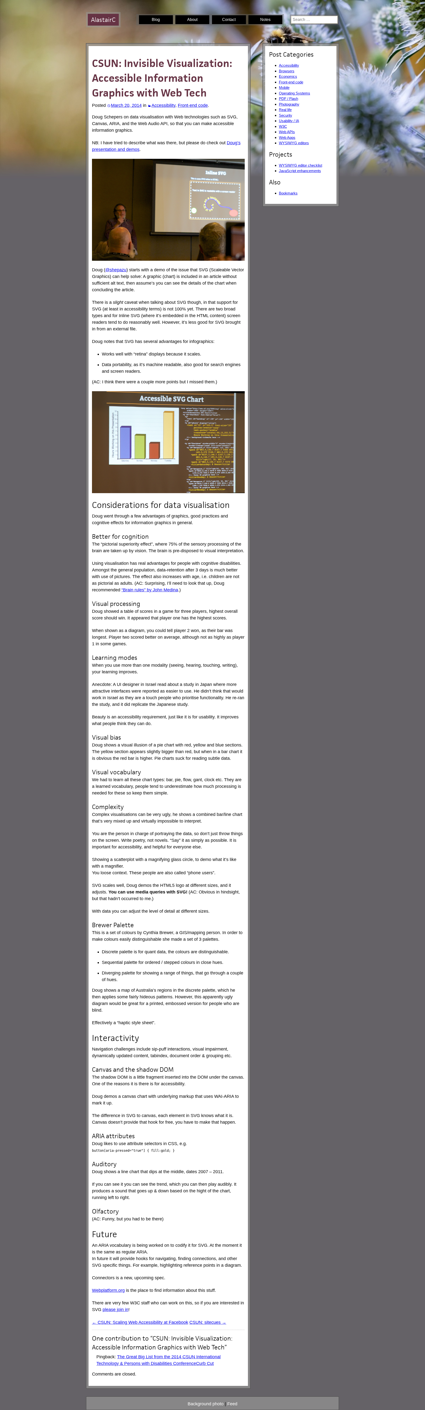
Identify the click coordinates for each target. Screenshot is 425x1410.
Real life (285, 110)
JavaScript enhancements (300, 171)
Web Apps (287, 137)
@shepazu (115, 269)
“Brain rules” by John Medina (149, 589)
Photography (289, 104)
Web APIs (287, 132)
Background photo (206, 1403)
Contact (229, 19)
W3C (283, 126)
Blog (156, 19)
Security (285, 115)
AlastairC (103, 20)
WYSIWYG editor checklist (300, 165)
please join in (115, 1309)
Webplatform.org (108, 1290)
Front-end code (193, 105)
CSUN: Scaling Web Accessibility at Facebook (140, 1322)
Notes (265, 19)
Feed (232, 1403)
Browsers (286, 71)
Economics (288, 76)
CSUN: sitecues (207, 1322)
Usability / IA (289, 121)
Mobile (284, 87)
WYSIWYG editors (294, 143)
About (192, 19)
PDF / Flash (288, 99)
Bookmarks (288, 193)
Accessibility (163, 105)
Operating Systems (294, 93)
